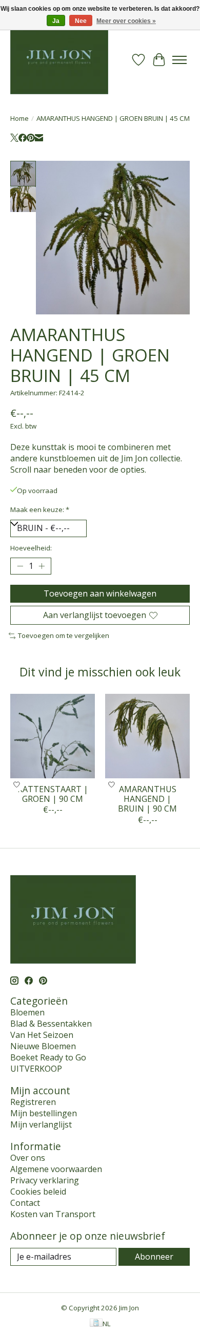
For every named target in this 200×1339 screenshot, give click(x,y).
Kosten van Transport (52, 1214)
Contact (25, 1202)
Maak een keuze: (39, 509)
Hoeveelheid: (31, 547)
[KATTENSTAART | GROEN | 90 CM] (52, 736)
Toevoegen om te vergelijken (63, 635)
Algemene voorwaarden (56, 1169)
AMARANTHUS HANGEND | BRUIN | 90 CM (147, 798)
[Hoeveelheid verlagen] (20, 565)
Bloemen (27, 1012)
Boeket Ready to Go (48, 1057)
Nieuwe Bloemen (43, 1046)
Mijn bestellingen (43, 1113)
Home (19, 118)
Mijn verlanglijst (41, 1124)
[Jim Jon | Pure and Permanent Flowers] (59, 59)
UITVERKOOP (36, 1068)
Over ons (27, 1157)
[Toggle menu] (179, 60)
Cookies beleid (38, 1191)
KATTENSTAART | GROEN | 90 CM (52, 793)
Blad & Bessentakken (51, 1023)
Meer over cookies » (126, 21)
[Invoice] (96, 1324)
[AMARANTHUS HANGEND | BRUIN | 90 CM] (147, 736)
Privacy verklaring (44, 1180)
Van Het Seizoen (41, 1034)
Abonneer (154, 1256)
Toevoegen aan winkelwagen (100, 593)
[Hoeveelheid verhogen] (41, 565)
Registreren (33, 1102)
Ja (55, 21)
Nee (81, 21)
